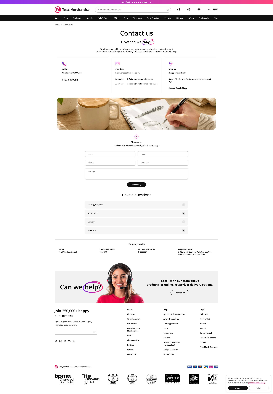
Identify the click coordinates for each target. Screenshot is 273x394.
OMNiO (130, 335)
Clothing (167, 18)
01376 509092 (70, 79)
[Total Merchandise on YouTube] (69, 341)
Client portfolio (133, 340)
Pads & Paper (103, 18)
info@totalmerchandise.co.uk (140, 79)
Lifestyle (179, 18)
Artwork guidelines (171, 319)
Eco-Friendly (204, 18)
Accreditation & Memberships (133, 329)
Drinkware (77, 18)
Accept (237, 388)
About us (131, 314)
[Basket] (199, 9)
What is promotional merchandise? (171, 343)
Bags (57, 18)
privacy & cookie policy (256, 383)
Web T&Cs (204, 314)
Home (57, 25)
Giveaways (137, 18)
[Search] (168, 9)
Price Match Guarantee (209, 347)
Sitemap (166, 338)
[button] (133, 10)
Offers (191, 18)
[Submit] (94, 332)
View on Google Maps (178, 88)
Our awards (132, 323)
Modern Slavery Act (208, 338)
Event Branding (153, 18)
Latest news (168, 333)
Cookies (203, 342)
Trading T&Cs (205, 319)
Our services (168, 354)
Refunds (203, 328)
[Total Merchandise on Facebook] (56, 341)
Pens (66, 18)
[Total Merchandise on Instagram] (60, 341)
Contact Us (68, 25)
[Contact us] (178, 9)
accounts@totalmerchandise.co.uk (142, 84)
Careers (130, 349)
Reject (259, 388)
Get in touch (180, 293)
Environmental (206, 333)
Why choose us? (133, 319)
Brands (89, 18)
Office (116, 18)
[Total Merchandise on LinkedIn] (74, 341)
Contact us (131, 354)
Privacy (203, 323)
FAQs (165, 328)
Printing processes (171, 323)
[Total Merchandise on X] (65, 341)
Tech (126, 18)
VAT (209, 9)
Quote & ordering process (174, 314)
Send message (136, 185)
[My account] (188, 9)
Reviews (130, 345)
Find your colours (170, 349)
